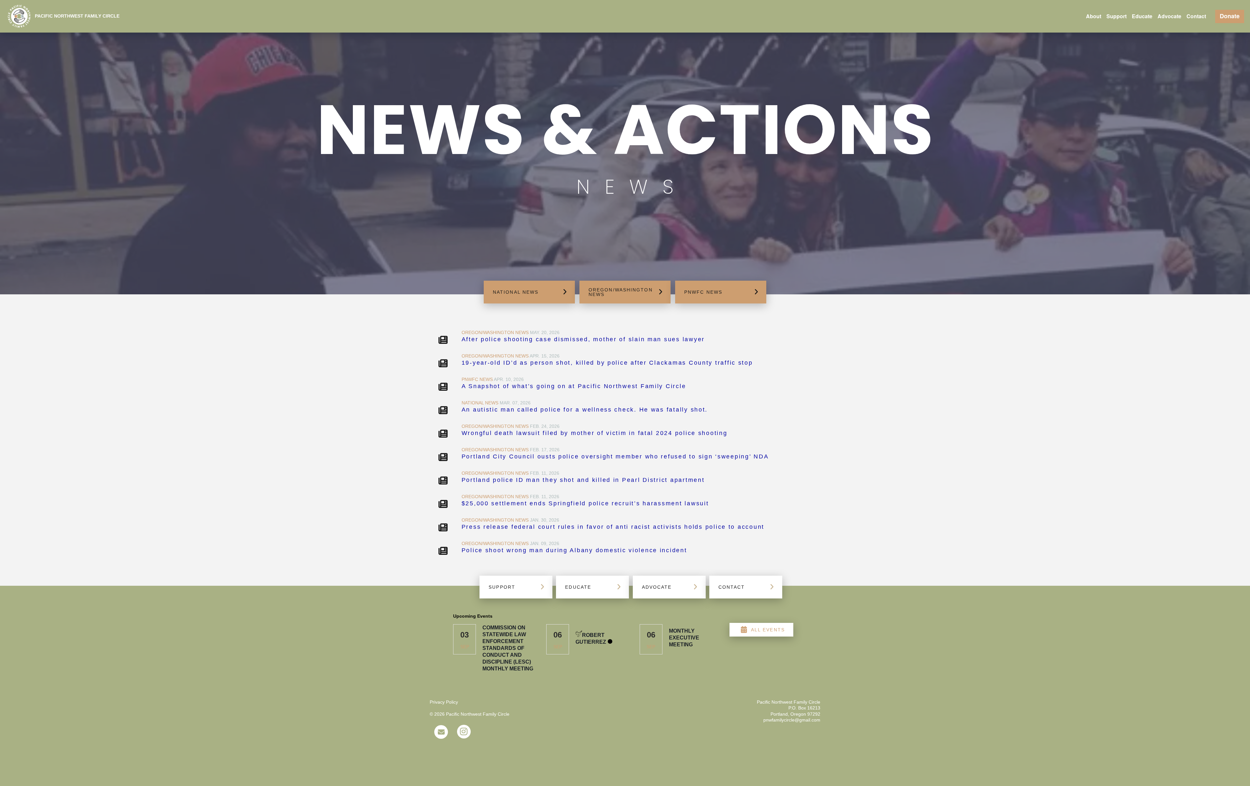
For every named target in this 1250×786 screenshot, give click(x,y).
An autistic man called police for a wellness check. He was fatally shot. (585, 409)
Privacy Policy (444, 702)
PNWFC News (477, 379)
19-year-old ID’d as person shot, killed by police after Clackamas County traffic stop (607, 362)
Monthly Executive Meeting (684, 637)
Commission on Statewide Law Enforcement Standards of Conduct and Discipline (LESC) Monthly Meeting (507, 648)
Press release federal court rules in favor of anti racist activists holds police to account (613, 527)
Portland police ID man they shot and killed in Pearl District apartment (583, 480)
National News (480, 402)
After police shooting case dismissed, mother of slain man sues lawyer (583, 339)
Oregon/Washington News (495, 332)
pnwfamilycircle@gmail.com (791, 720)
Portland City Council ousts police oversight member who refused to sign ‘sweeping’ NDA (615, 456)
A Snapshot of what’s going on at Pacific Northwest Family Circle (574, 386)
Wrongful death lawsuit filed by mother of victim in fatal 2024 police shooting (595, 433)
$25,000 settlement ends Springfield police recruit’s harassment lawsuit (585, 503)
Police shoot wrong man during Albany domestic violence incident (574, 550)
